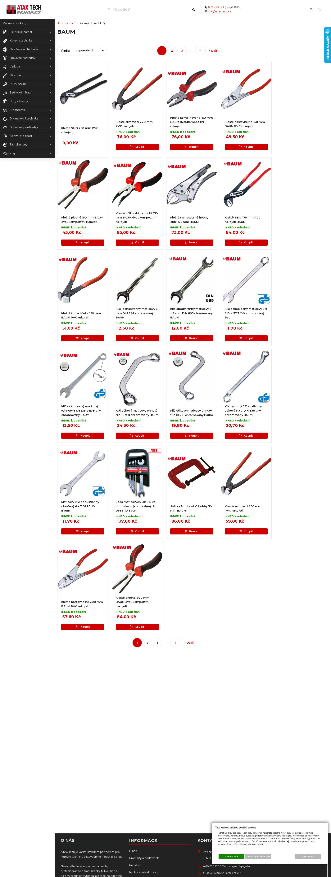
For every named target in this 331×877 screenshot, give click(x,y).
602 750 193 (216, 7)
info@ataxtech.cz (219, 11)
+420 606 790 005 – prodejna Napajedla (226, 866)
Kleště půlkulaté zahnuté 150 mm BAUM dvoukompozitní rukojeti (137, 218)
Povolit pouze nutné (258, 856)
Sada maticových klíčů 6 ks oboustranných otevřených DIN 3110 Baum (135, 506)
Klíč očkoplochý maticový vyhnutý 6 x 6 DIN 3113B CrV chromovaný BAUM (81, 411)
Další (214, 50)
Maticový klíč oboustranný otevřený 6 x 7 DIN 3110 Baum (80, 506)
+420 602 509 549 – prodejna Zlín (222, 872)
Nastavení (308, 856)
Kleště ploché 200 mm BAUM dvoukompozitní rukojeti (132, 602)
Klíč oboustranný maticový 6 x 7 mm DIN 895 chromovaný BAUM (191, 313)
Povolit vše (231, 856)
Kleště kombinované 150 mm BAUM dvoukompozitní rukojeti (191, 122)
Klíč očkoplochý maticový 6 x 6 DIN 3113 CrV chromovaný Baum (246, 313)
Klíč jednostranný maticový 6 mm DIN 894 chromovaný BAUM (137, 313)
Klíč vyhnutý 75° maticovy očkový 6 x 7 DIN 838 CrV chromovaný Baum (243, 411)
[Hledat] (195, 9)
